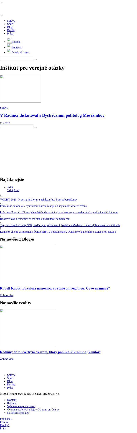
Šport (10, 23)
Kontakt (11, 399)
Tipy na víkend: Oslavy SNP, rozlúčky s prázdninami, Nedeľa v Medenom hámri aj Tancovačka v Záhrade (60, 225)
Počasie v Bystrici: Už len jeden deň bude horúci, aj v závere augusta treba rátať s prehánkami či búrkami (59, 212)
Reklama (12, 403)
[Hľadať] (1, 15)
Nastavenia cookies (18, 412)
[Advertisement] (27, 150)
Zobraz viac (6, 295)
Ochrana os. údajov (48, 409)
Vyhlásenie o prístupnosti (21, 406)
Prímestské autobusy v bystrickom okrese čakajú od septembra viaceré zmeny (43, 205)
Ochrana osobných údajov (22, 409)
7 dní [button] (10, 190)
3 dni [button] (10, 187)
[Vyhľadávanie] (35, 59)
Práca (10, 33)
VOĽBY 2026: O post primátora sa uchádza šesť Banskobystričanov (38, 199)
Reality (11, 30)
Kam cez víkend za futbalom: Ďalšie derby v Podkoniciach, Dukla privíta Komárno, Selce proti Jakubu (58, 231)
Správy (11, 20)
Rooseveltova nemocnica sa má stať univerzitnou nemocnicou (35, 218)
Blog (10, 27)
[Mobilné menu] (1, 2)
